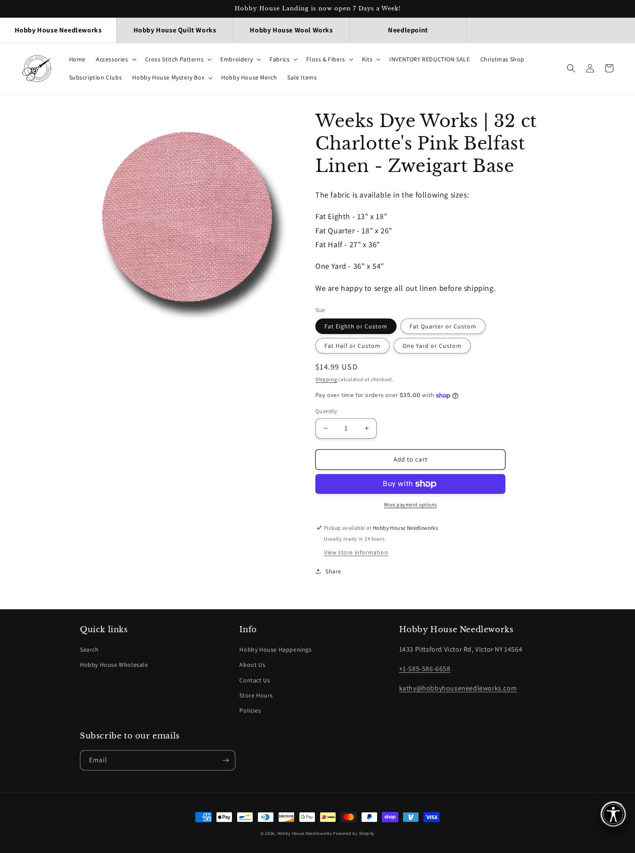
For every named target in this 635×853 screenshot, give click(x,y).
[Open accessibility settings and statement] (613, 814)
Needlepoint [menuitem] (408, 30)
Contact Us (254, 680)
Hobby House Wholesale (114, 664)
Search (89, 649)
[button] (115, 59)
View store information (356, 552)
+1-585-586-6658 (425, 668)
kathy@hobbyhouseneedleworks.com (458, 688)
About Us (252, 664)
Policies (250, 710)
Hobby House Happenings (275, 649)
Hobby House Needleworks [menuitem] (58, 30)
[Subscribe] (225, 760)
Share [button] (333, 571)
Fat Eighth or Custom (355, 326)
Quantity (326, 411)
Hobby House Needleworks (304, 833)
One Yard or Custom (432, 346)
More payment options (410, 504)
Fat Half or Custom (352, 346)
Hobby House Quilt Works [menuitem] (174, 30)
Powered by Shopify (354, 833)
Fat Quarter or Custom (443, 326)
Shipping (326, 379)
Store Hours (256, 695)
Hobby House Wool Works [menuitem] (291, 30)
